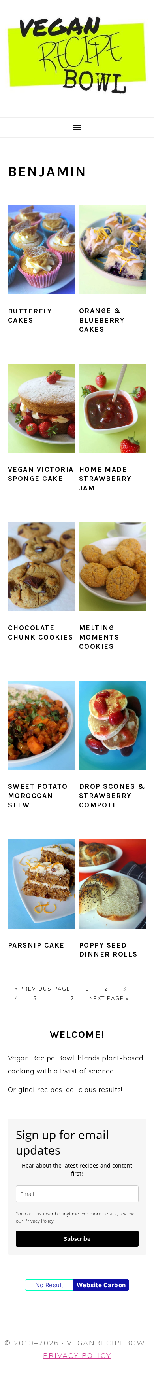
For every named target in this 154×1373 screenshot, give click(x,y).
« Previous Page (43, 989)
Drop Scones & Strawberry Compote (112, 795)
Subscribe (77, 1238)
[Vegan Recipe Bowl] (77, 107)
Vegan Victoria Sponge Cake (41, 474)
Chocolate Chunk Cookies (40, 632)
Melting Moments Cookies (99, 637)
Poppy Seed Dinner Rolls (108, 950)
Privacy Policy (77, 1355)
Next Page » (109, 998)
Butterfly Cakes (30, 316)
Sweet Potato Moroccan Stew (38, 795)
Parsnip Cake (36, 945)
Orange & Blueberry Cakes (102, 320)
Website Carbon (101, 1285)
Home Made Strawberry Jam (105, 478)
